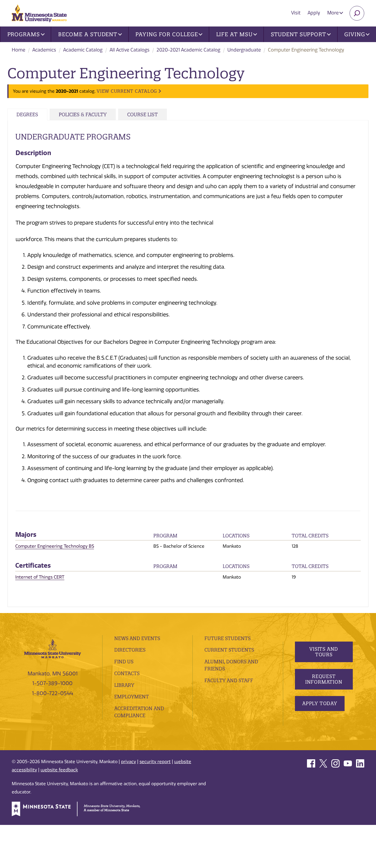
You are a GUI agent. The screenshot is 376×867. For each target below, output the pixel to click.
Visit (296, 13)
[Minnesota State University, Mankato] (52, 648)
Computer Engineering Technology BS (54, 546)
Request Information (323, 679)
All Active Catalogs (130, 50)
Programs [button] (23, 34)
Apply (314, 13)
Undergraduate (244, 50)
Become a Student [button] (87, 34)
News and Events (137, 638)
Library (124, 685)
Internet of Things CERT (39, 577)
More (333, 13)
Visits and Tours (323, 651)
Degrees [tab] (27, 114)
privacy (128, 761)
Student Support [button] (298, 34)
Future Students (227, 638)
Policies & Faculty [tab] (83, 114)
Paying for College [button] (166, 34)
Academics (44, 50)
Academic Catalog (83, 50)
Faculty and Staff (228, 680)
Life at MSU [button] (234, 34)
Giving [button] (354, 34)
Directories (129, 650)
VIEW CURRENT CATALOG (127, 91)
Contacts (127, 673)
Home (18, 50)
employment (131, 697)
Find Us (123, 662)
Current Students (229, 650)
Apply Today (319, 703)
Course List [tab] (142, 114)
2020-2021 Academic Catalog (188, 50)
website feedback (59, 770)
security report (155, 761)
